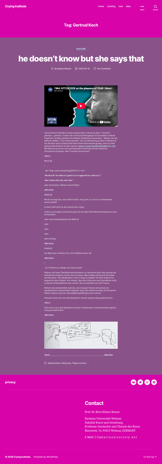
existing (111, 6)
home (101, 6)
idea (128, 6)
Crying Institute (15, 6)
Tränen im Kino (79, 363)
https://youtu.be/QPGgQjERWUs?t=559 (97, 146)
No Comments (104, 68)
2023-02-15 (84, 68)
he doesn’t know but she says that (81, 58)
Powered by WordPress (46, 457)
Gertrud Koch (54, 363)
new (120, 6)
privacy (10, 382)
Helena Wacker (64, 68)
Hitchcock (66, 363)
